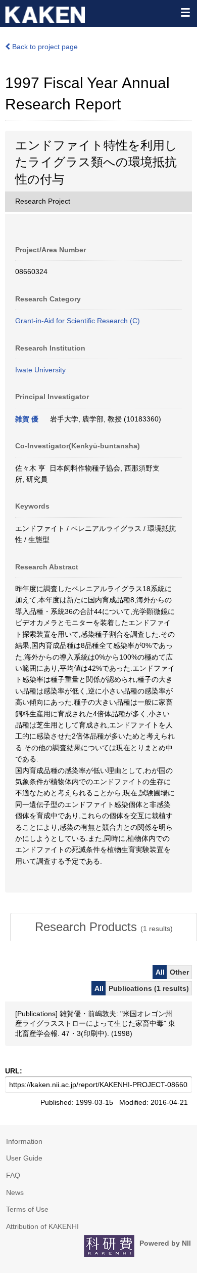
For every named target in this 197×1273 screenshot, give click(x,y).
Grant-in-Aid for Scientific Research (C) (77, 321)
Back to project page (44, 47)
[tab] (103, 927)
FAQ (13, 1175)
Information (24, 1141)
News (15, 1192)
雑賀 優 (26, 419)
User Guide (24, 1158)
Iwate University (40, 370)
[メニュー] (185, 12)
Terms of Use (27, 1209)
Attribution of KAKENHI (42, 1226)
